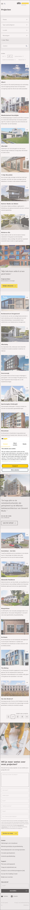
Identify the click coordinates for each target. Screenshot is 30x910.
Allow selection (15, 470)
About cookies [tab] (15, 444)
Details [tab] (24, 444)
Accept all (15, 466)
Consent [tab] (5, 444)
